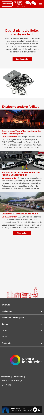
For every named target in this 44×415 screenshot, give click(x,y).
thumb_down (31, 409)
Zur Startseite (22, 59)
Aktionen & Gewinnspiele (13, 318)
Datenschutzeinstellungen (12, 380)
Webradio (6, 305)
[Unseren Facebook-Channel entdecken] (6, 385)
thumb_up (39, 409)
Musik (4, 337)
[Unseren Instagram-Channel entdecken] (9, 385)
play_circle (35, 409)
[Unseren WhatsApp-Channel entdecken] (2, 385)
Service (5, 324)
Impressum (5, 377)
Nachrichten (7, 311)
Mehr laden (22, 233)
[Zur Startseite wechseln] (7, 4)
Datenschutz (18, 377)
